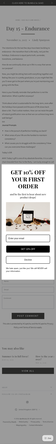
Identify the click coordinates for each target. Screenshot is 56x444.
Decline (28, 260)
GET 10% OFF (28, 249)
